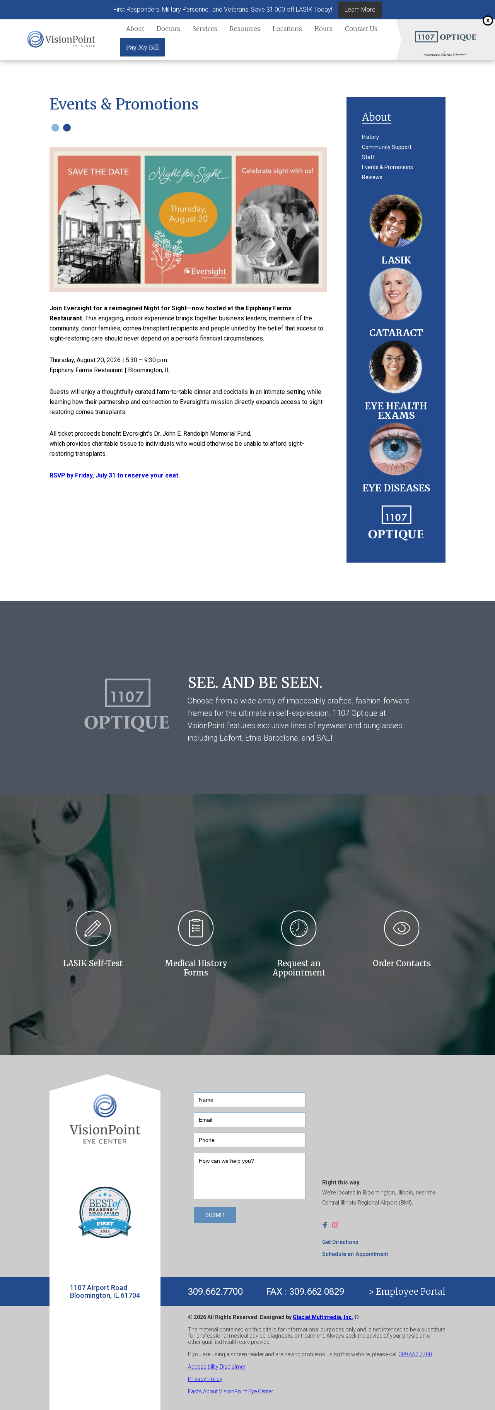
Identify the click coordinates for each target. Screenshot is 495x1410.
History (370, 137)
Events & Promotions (387, 167)
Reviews (372, 177)
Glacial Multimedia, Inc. (323, 1317)
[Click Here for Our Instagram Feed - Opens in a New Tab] (337, 1225)
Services (205, 29)
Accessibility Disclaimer (217, 1367)
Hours (323, 29)
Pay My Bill (142, 47)
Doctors (168, 29)
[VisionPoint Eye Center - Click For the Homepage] (62, 40)
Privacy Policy (205, 1379)
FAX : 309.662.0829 (305, 1292)
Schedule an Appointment (355, 1254)
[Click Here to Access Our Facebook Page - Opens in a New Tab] (327, 1225)
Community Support (386, 147)
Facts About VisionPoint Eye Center (230, 1391)
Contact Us (361, 29)
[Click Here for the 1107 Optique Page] (445, 36)
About (135, 29)
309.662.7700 (215, 1292)
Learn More (360, 9)
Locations (287, 29)
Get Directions (340, 1242)
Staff (368, 157)
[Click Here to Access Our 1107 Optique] (396, 520)
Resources (245, 29)
